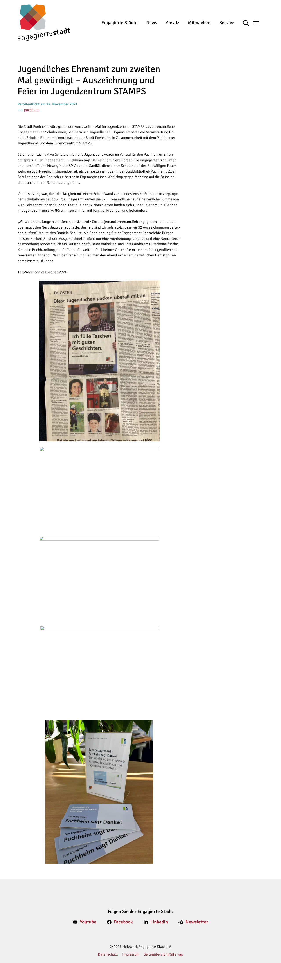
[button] (248, 23)
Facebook (123, 922)
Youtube (88, 922)
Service (226, 22)
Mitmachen (199, 22)
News (151, 22)
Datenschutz (108, 954)
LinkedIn (159, 922)
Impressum (130, 954)
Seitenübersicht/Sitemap (163, 954)
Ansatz (172, 22)
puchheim (31, 109)
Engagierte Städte (119, 22)
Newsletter (197, 922)
